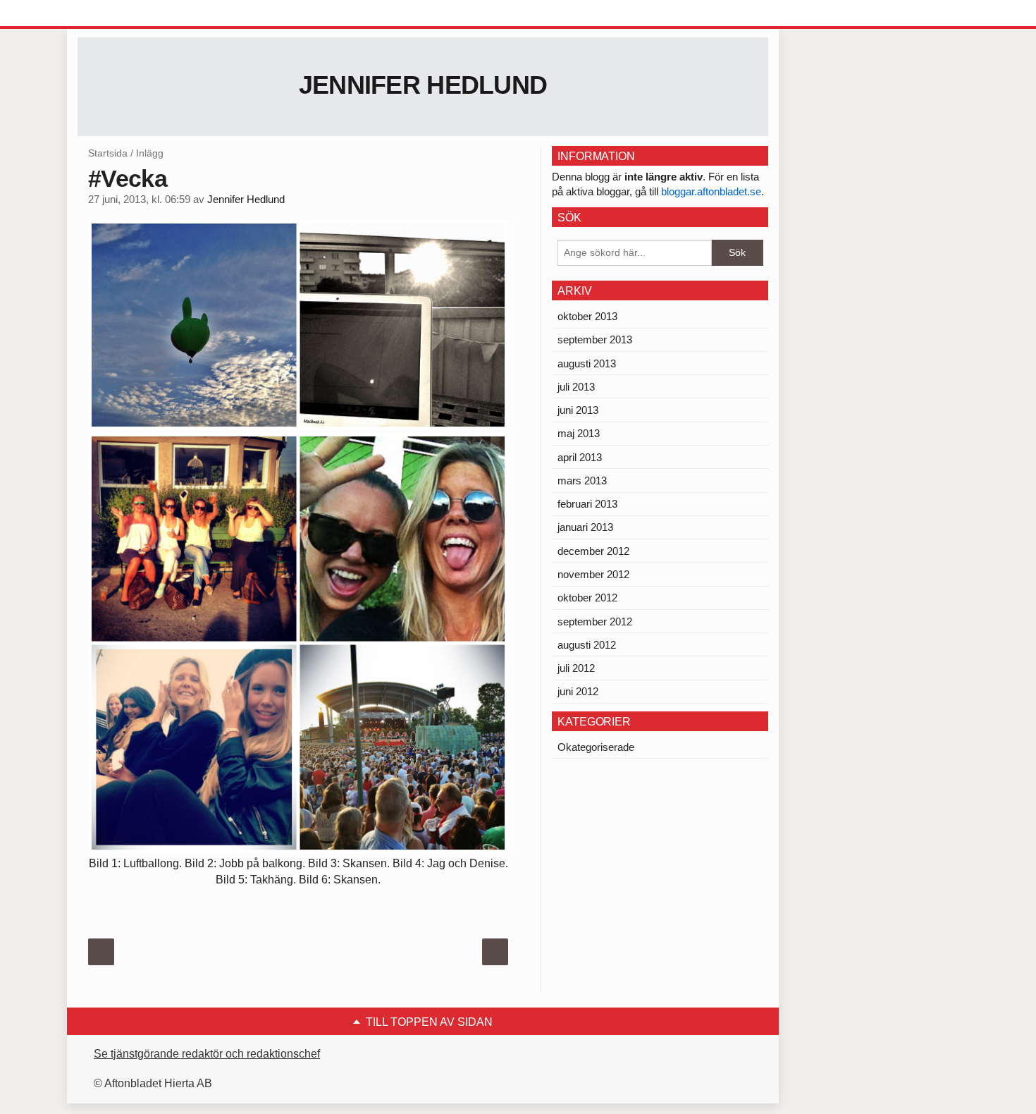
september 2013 (594, 339)
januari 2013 (585, 527)
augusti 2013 (586, 363)
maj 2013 (578, 433)
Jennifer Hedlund (423, 85)
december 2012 (593, 551)
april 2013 (579, 457)
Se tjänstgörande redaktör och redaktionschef (207, 1054)
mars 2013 (582, 480)
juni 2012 (577, 691)
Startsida (108, 153)
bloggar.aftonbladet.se (711, 191)
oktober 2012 (587, 598)
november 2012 (593, 574)
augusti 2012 (586, 645)
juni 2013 (577, 410)
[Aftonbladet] (130, 14)
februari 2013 (587, 504)
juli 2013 (576, 387)
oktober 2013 (587, 316)
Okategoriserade (595, 747)
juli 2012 (576, 668)
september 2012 (594, 622)
